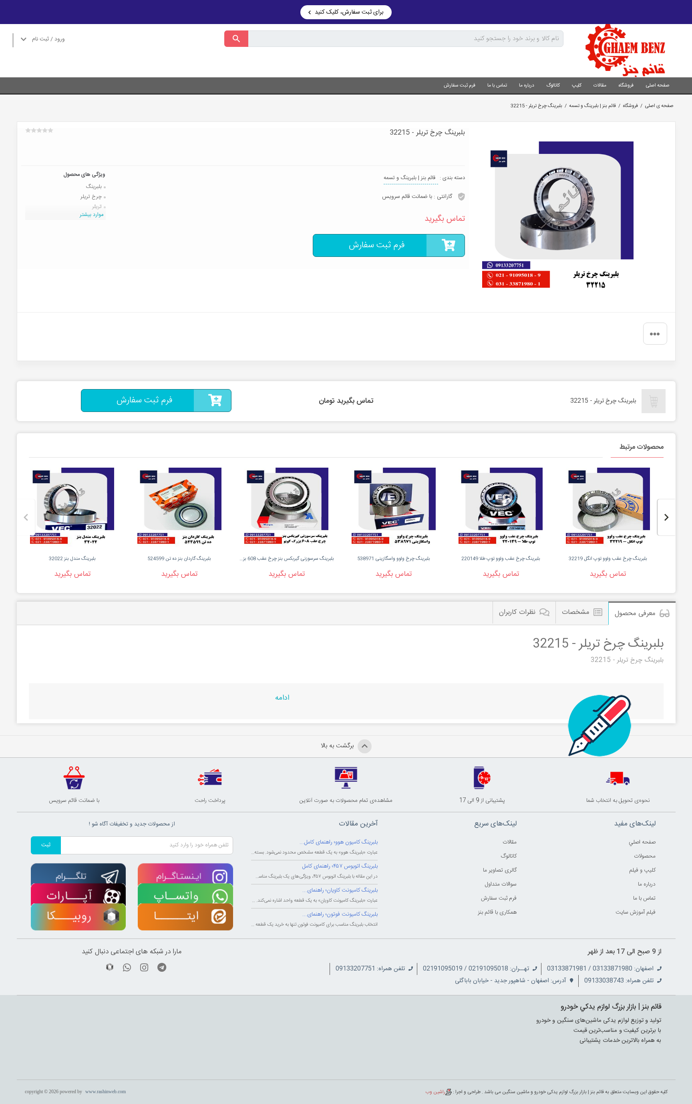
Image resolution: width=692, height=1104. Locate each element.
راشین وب (435, 1092)
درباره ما (526, 85)
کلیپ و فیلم (642, 870)
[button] (667, 517)
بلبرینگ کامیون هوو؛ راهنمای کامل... (339, 842)
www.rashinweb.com (105, 1091)
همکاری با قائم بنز (497, 912)
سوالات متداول (501, 884)
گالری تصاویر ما (500, 870)
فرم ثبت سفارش (459, 85)
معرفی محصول (635, 613)
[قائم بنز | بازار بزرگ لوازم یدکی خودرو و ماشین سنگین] (625, 50)
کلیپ (576, 85)
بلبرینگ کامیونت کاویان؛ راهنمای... (340, 890)
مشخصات (575, 612)
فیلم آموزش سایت (636, 912)
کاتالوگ (553, 85)
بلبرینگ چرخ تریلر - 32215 (536, 106)
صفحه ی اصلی (659, 106)
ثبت (45, 845)
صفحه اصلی (658, 85)
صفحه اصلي (642, 842)
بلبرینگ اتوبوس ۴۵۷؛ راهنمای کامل (340, 866)
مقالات (599, 85)
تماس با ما (497, 85)
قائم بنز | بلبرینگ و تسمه (592, 106)
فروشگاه (626, 85)
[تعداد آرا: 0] (28, 130)
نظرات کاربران (517, 612)
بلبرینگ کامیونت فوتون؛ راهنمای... (340, 914)
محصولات (645, 856)
